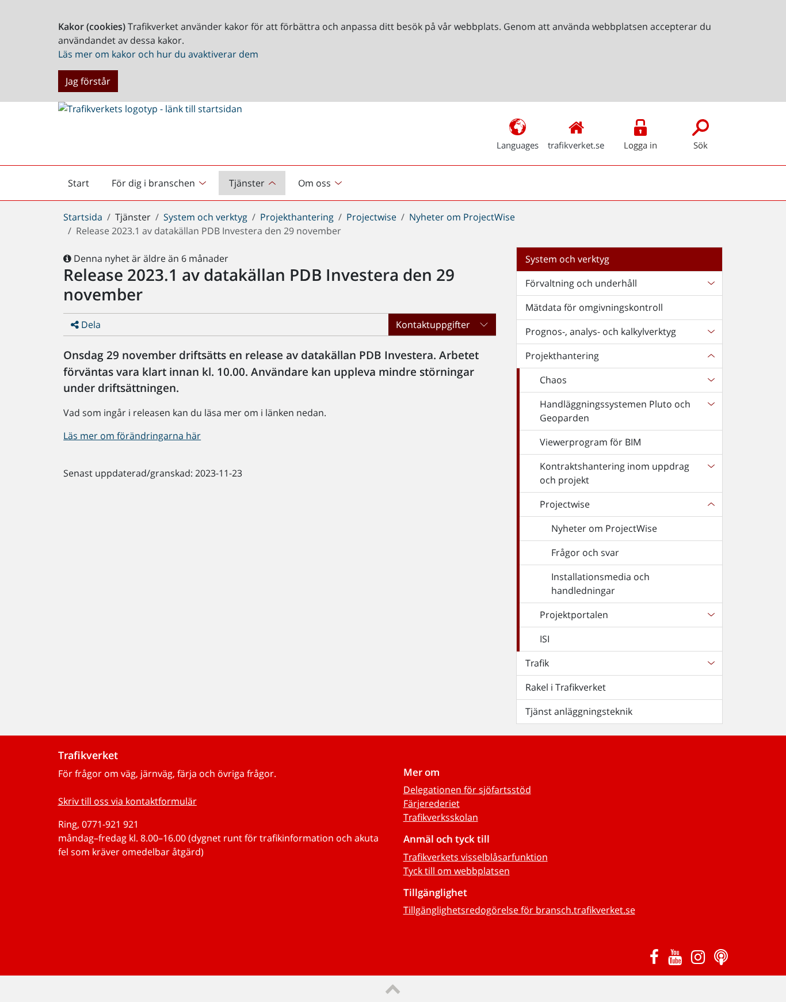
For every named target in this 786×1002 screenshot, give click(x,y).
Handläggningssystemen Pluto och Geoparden (615, 411)
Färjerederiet (431, 803)
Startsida (82, 217)
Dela (90, 324)
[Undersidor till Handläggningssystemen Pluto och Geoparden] (710, 411)
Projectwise (371, 217)
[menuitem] (160, 183)
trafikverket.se (576, 145)
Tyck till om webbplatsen (456, 870)
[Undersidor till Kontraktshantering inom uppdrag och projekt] (710, 473)
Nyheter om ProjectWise (462, 217)
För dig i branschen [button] (153, 183)
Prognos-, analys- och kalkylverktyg (600, 331)
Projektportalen (574, 614)
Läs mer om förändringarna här (132, 435)
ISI (545, 639)
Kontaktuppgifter (433, 324)
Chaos (553, 380)
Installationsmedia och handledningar (600, 583)
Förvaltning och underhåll (581, 283)
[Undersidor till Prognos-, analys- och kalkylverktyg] (710, 331)
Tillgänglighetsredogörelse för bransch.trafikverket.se (519, 910)
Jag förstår (88, 81)
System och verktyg (205, 217)
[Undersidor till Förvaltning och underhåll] (710, 283)
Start (83, 186)
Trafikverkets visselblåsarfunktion (475, 857)
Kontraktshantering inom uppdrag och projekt (614, 473)
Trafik (537, 663)
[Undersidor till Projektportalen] (710, 615)
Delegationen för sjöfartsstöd (467, 789)
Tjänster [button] (247, 183)
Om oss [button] (314, 183)
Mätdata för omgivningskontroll (594, 307)
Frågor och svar (585, 552)
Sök (700, 145)
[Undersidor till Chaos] (710, 380)
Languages (518, 145)
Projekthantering (297, 217)
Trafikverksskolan (440, 817)
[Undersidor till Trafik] (710, 663)
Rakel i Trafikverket (565, 687)
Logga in (640, 145)
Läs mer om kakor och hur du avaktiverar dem (158, 54)
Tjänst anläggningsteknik (578, 711)
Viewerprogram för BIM (590, 442)
